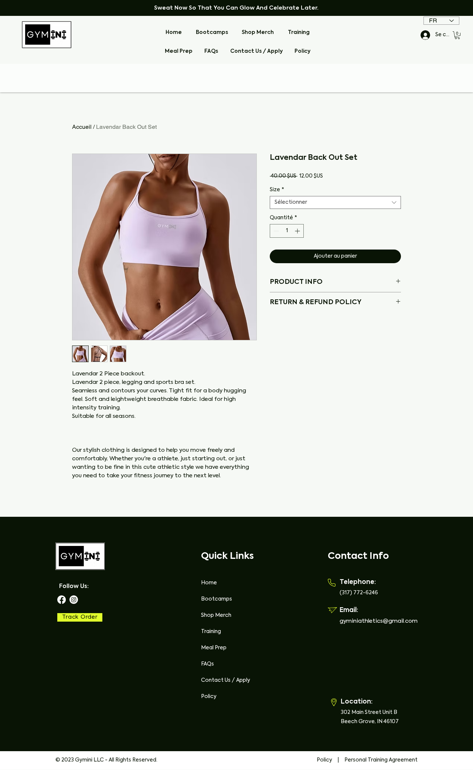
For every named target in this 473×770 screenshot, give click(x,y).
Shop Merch (216, 615)
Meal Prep (214, 647)
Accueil (82, 126)
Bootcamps (216, 599)
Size (277, 189)
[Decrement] (275, 230)
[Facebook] (61, 599)
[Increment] (298, 230)
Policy (209, 696)
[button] (457, 35)
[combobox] (335, 202)
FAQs (207, 664)
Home (209, 582)
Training (211, 631)
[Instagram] (73, 599)
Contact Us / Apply (225, 680)
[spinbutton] (286, 230)
